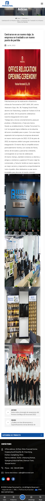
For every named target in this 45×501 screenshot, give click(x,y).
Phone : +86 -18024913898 (14, 468)
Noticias (25, 18)
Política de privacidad (26, 490)
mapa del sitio (7, 490)
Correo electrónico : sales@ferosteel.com (19, 473)
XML (15, 490)
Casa (18, 18)
